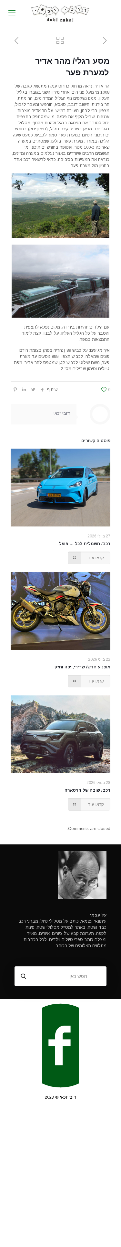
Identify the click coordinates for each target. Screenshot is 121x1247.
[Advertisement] (60, 1178)
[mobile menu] (11, 12)
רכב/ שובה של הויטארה (87, 790)
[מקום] (60, 13)
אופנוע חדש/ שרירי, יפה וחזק (82, 667)
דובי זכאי (62, 413)
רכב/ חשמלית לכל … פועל (84, 543)
